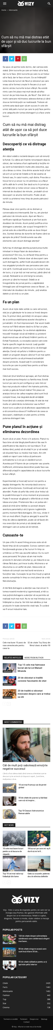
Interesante (13, 10)
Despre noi (34, 1019)
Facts (5, 845)
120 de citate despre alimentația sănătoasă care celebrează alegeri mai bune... (34, 938)
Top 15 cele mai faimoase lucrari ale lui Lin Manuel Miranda (31, 667)
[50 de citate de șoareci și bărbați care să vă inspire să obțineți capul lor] (9, 801)
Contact (26, 1022)
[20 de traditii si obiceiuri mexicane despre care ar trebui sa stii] (9, 694)
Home (3, 10)
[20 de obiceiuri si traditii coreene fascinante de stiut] (9, 681)
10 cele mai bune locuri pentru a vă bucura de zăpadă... (13, 851)
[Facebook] (5, 58)
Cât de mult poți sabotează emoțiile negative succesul (25, 767)
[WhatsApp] (24, 58)
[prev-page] (4, 704)
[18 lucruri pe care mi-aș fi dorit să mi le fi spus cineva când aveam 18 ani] (39, 838)
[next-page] (8, 704)
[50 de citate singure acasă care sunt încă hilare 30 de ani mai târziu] (9, 952)
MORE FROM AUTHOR (34, 658)
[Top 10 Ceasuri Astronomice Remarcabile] (9, 814)
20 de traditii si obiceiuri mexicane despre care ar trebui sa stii (34, 693)
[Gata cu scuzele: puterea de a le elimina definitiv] (39, 863)
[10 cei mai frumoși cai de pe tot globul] (9, 788)
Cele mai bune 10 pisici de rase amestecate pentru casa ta (14, 645)
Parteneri (23, 1019)
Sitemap (44, 1019)
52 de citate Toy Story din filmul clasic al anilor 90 (39, 644)
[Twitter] (11, 58)
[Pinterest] (18, 58)
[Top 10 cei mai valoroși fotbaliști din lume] (14, 863)
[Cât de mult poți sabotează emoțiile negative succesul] (26, 745)
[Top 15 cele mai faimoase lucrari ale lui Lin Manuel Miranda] (9, 668)
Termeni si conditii (11, 1019)
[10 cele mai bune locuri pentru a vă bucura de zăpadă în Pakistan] (14, 838)
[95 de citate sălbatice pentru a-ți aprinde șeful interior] (9, 965)
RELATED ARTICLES (12, 658)
